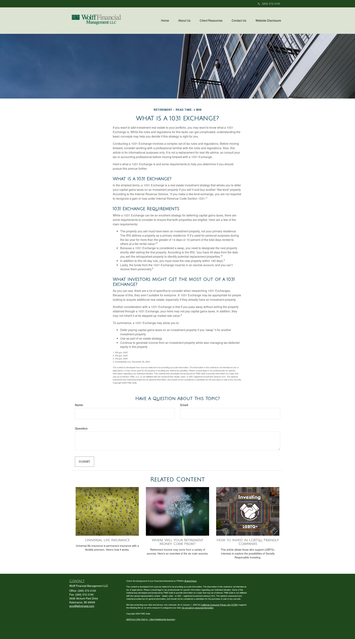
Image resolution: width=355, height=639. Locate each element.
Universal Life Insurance (107, 540)
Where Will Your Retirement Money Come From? (177, 542)
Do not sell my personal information (197, 607)
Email (184, 405)
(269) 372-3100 (271, 3)
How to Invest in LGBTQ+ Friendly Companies (248, 542)
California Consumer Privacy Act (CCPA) (219, 604)
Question (81, 428)
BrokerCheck (191, 580)
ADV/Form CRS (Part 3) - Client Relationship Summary (150, 619)
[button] (184, 20)
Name (79, 405)
